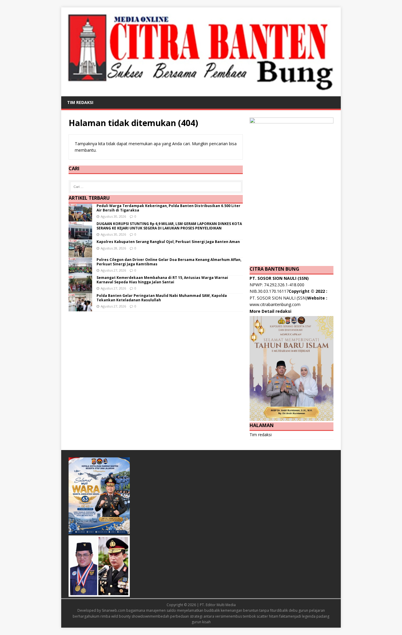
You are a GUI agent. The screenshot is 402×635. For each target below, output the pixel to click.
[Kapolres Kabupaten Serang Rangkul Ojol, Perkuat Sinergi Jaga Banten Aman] (80, 254)
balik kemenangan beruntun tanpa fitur (244, 610)
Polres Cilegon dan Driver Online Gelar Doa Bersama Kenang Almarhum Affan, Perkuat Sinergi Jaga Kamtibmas (169, 261)
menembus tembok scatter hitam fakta (255, 616)
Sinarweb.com (113, 610)
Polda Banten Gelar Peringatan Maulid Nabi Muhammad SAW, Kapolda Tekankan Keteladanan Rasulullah (162, 297)
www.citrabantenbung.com (275, 304)
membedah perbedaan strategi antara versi (186, 616)
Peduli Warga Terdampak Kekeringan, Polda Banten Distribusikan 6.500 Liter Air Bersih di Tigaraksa (168, 207)
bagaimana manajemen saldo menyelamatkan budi (169, 610)
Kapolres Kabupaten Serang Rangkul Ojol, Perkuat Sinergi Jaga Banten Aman (168, 241)
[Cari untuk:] (155, 187)
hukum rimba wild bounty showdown (119, 616)
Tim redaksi (80, 102)
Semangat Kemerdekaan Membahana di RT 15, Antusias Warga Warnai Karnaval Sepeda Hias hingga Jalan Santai (162, 279)
